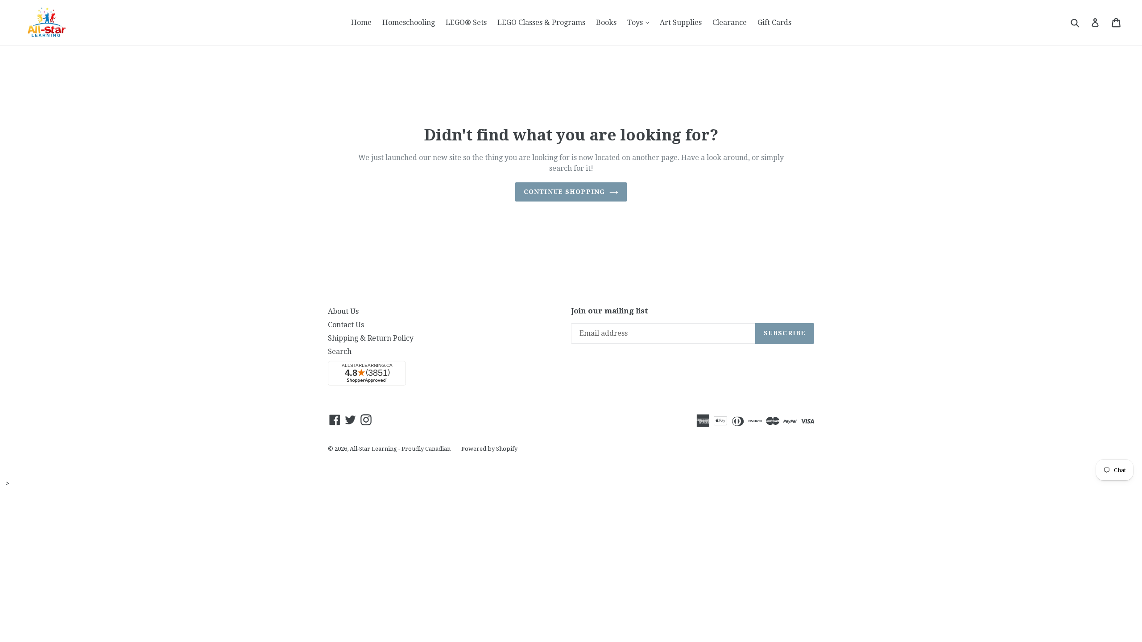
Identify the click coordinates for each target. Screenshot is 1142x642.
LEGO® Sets (466, 22)
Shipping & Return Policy (371, 338)
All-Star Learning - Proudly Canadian (400, 448)
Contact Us (346, 325)
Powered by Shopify (489, 448)
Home (361, 22)
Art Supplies (681, 22)
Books (606, 22)
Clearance (729, 22)
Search (340, 351)
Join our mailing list (609, 310)
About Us (343, 311)
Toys (640, 22)
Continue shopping (564, 191)
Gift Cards (774, 22)
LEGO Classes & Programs (541, 22)
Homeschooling (408, 22)
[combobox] (1080, 22)
